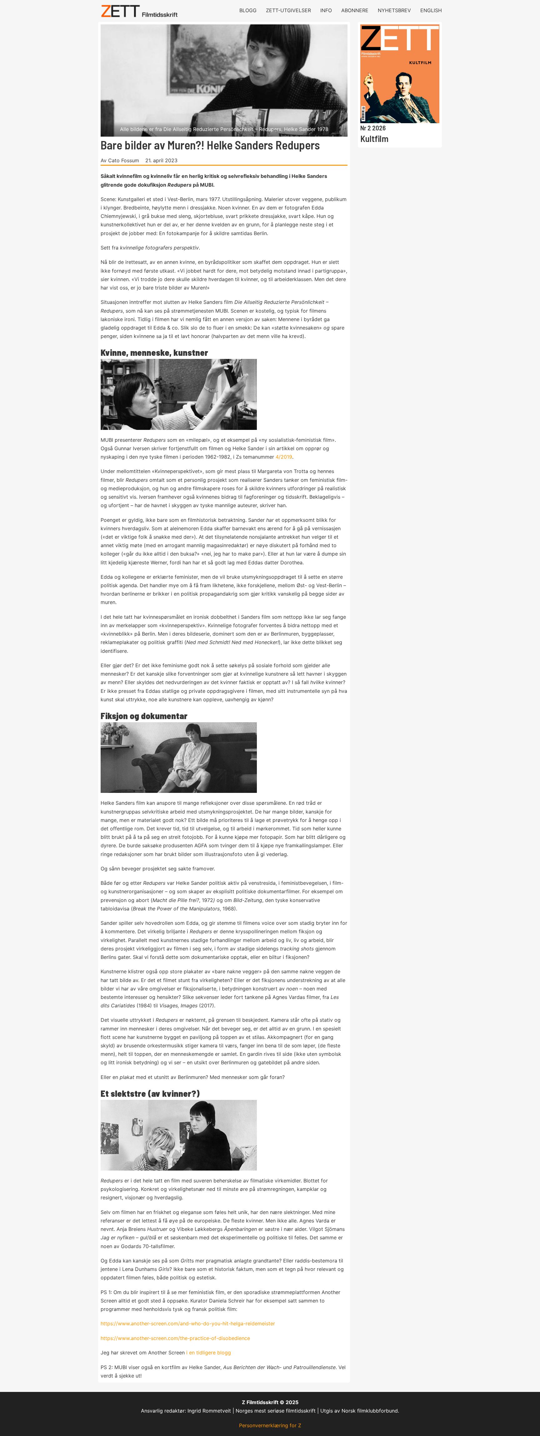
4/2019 (284, 457)
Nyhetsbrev (394, 10)
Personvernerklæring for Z (270, 1425)
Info (326, 10)
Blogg (248, 10)
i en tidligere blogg (208, 1352)
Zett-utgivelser (288, 10)
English (431, 10)
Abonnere (354, 10)
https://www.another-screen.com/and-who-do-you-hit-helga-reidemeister (188, 1323)
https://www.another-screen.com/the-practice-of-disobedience (175, 1338)
